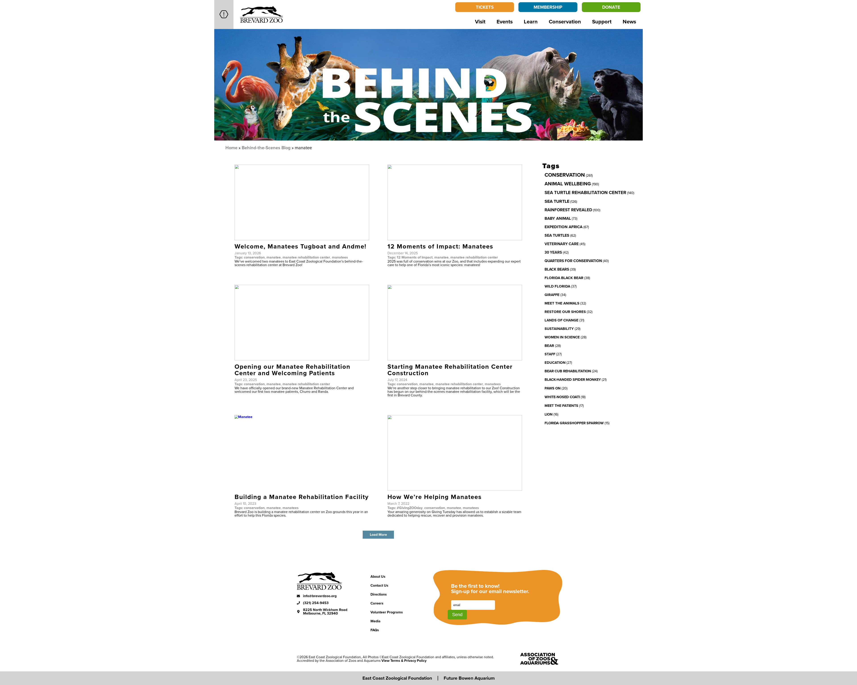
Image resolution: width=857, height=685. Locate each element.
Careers (376, 603)
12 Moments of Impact (415, 257)
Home (231, 147)
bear (549, 345)
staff (550, 354)
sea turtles (557, 235)
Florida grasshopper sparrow (574, 423)
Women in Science (562, 337)
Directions (378, 594)
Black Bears (557, 269)
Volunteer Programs (386, 612)
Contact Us (379, 585)
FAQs (374, 630)
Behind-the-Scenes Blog (266, 147)
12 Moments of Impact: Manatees (440, 246)
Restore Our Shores (565, 311)
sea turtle (557, 201)
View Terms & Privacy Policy (403, 660)
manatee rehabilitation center (306, 257)
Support (602, 21)
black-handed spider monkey (573, 379)
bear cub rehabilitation (568, 371)
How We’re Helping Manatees (434, 496)
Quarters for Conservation (573, 260)
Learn (531, 21)
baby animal (558, 218)
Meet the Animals (562, 303)
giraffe (552, 294)
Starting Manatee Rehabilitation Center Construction (450, 369)
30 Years (553, 252)
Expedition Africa (563, 227)
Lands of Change (561, 320)
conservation (254, 257)
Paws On (553, 388)
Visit (480, 21)
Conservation (565, 21)
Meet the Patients (561, 405)
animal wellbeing (568, 183)
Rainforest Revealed (568, 210)
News (629, 21)
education (555, 362)
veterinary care (562, 243)
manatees (340, 257)
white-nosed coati (562, 396)
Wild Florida (557, 286)
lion (549, 414)
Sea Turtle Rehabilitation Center (585, 192)
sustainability (559, 328)
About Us (377, 576)
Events (505, 21)
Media (375, 621)
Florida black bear (564, 277)
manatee (273, 257)
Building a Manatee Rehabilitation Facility (302, 496)
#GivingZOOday (409, 507)
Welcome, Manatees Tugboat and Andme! (300, 246)
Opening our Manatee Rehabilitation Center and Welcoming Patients (292, 369)
